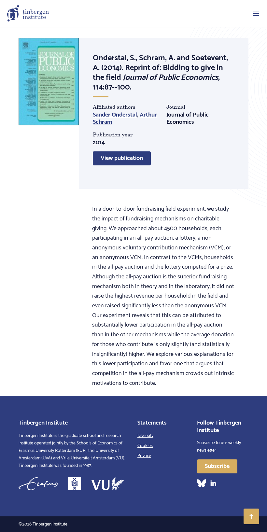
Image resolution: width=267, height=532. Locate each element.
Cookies (145, 446)
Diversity (145, 436)
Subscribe (217, 466)
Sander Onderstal (115, 115)
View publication (122, 158)
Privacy (144, 456)
